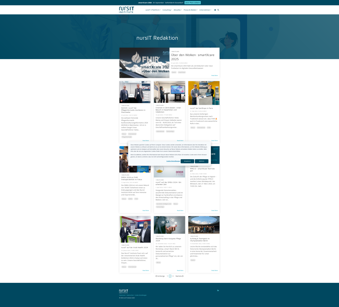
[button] (218, 290)
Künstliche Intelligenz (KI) (164, 204)
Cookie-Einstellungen (173, 161)
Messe (124, 134)
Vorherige (161, 276)
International (132, 134)
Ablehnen (201, 161)
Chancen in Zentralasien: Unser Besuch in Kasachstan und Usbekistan (168, 110)
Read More (214, 75)
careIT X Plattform (152, 10)
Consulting (167, 10)
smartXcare (182, 72)
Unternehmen (204, 10)
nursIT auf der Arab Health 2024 (134, 247)
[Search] (218, 9)
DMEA (130, 199)
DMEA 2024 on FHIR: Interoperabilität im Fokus (131, 178)
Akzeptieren (187, 161)
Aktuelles (177, 10)
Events (174, 72)
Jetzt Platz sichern (192, 3)
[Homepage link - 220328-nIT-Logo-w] (123, 292)
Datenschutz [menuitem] (130, 295)
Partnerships (170, 131)
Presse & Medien (190, 10)
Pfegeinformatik (126, 137)
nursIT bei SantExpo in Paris (201, 108)
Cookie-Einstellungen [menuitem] (141, 295)
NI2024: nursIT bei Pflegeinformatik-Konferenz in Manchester (133, 110)
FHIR (208, 127)
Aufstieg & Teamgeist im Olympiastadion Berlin (200, 240)
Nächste (179, 276)
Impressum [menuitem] (122, 295)
